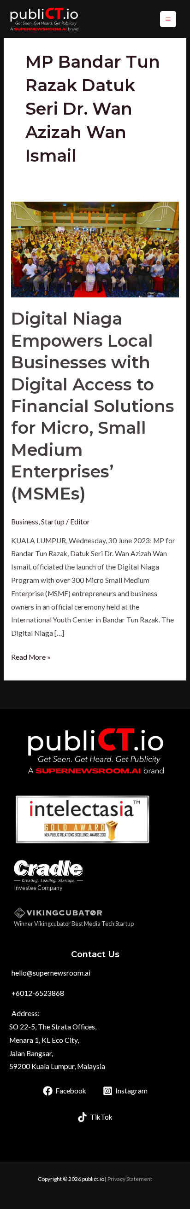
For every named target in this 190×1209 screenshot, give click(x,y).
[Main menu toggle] (168, 19)
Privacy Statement (129, 1178)
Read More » (31, 656)
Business (24, 521)
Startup (53, 521)
